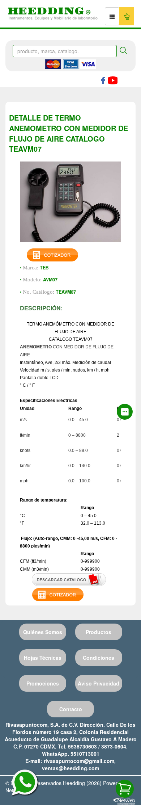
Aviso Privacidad (98, 683)
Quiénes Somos (42, 632)
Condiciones (98, 657)
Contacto (70, 709)
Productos (98, 632)
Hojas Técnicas (42, 657)
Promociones (42, 683)
